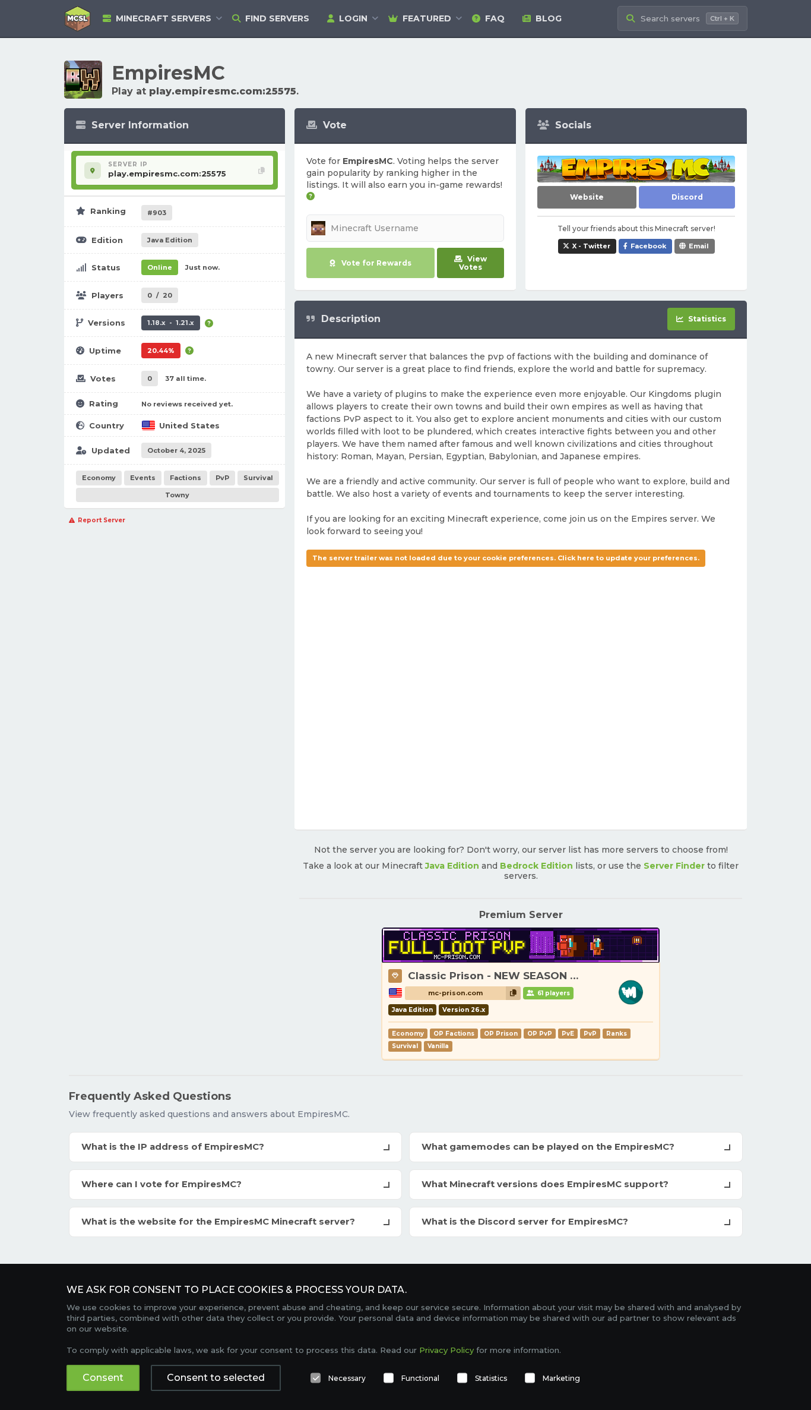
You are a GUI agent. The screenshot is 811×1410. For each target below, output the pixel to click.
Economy (99, 478)
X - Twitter (591, 246)
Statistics (491, 1378)
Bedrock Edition (536, 865)
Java (169, 240)
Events (143, 478)
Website (587, 197)
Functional (420, 1378)
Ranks (616, 1033)
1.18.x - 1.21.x (170, 322)
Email (699, 246)
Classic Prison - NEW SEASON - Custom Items (530, 976)
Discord (687, 197)
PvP (222, 478)
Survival (258, 478)
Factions (185, 478)
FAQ (495, 18)
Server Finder (674, 865)
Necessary (347, 1378)
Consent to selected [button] (216, 1377)
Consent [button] (103, 1377)
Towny (177, 495)
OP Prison (501, 1033)
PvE (568, 1033)
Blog (549, 18)
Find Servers (277, 18)
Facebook (648, 246)
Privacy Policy (446, 1350)
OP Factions (453, 1033)
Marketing (561, 1378)
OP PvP (539, 1033)
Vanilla (438, 1046)
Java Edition (452, 865)
